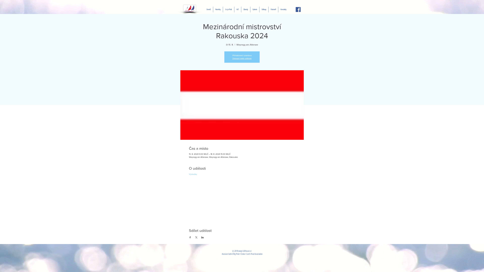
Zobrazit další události (242, 58)
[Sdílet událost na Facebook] (190, 237)
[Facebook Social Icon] (298, 9)
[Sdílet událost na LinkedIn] (202, 237)
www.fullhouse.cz (244, 250)
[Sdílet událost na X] (196, 237)
